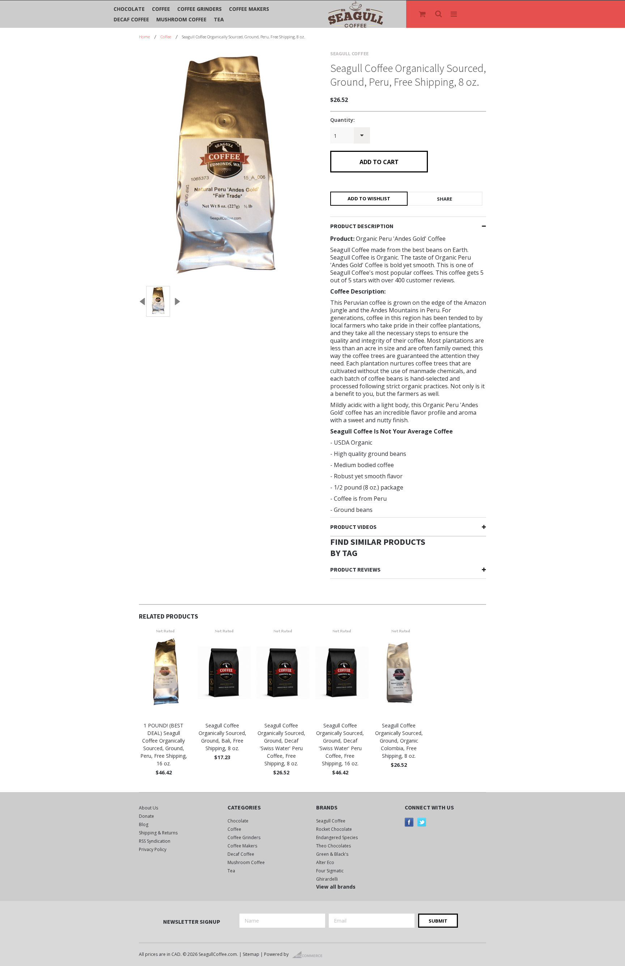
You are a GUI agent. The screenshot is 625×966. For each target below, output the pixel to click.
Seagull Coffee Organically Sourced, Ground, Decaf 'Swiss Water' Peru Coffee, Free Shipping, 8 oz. (281, 744)
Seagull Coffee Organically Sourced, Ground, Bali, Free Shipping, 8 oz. (222, 737)
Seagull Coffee (330, 821)
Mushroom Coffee (181, 19)
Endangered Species (337, 837)
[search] (439, 14)
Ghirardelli (327, 879)
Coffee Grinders (199, 8)
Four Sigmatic (330, 871)
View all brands (336, 886)
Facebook (409, 822)
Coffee (161, 8)
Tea (219, 19)
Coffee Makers (249, 8)
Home (144, 36)
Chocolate (129, 8)
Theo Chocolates (333, 846)
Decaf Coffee (131, 19)
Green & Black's (332, 854)
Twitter (421, 822)
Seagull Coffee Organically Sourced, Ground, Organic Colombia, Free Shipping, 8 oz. (399, 740)
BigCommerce (309, 955)
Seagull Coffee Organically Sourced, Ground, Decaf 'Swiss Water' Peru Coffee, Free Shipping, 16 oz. (340, 744)
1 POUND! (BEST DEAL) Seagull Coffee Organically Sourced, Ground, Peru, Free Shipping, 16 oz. (163, 744)
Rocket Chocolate (334, 829)
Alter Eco (325, 862)
